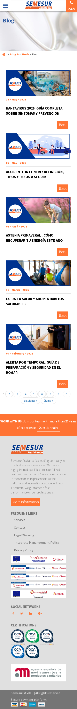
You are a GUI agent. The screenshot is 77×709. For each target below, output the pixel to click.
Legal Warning (24, 535)
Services (19, 520)
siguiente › (30, 400)
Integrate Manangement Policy (36, 542)
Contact (19, 527)
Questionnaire (49, 428)
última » (48, 400)
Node (25, 54)
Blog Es (15, 54)
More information (25, 502)
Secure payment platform (29, 700)
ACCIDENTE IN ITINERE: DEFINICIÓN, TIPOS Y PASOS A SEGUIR (35, 174)
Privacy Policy (23, 550)
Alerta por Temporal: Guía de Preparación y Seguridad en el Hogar (33, 367)
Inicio (3, 54)
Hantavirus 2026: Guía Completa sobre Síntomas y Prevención (34, 111)
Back (63, 124)
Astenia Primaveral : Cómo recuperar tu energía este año (34, 238)
